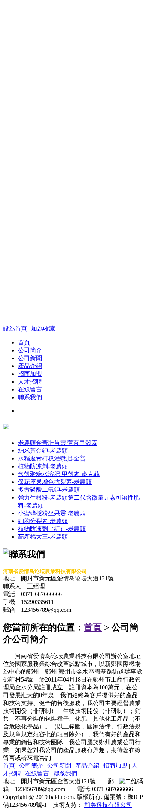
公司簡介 (30, 350)
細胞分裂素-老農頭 (43, 521)
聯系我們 (30, 397)
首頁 (24, 342)
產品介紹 (30, 366)
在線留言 (30, 389)
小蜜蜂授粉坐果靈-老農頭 (52, 513)
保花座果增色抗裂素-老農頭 (55, 482)
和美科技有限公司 (108, 805)
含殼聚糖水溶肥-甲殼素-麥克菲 (59, 474)
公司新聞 (30, 358)
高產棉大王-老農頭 (43, 537)
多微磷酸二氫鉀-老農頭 (49, 490)
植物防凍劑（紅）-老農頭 (52, 529)
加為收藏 (43, 328)
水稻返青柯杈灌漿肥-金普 (52, 458)
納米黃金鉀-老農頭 (43, 450)
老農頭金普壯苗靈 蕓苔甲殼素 (57, 443)
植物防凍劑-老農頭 (43, 466)
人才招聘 (30, 381)
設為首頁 (15, 328)
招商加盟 (30, 374)
